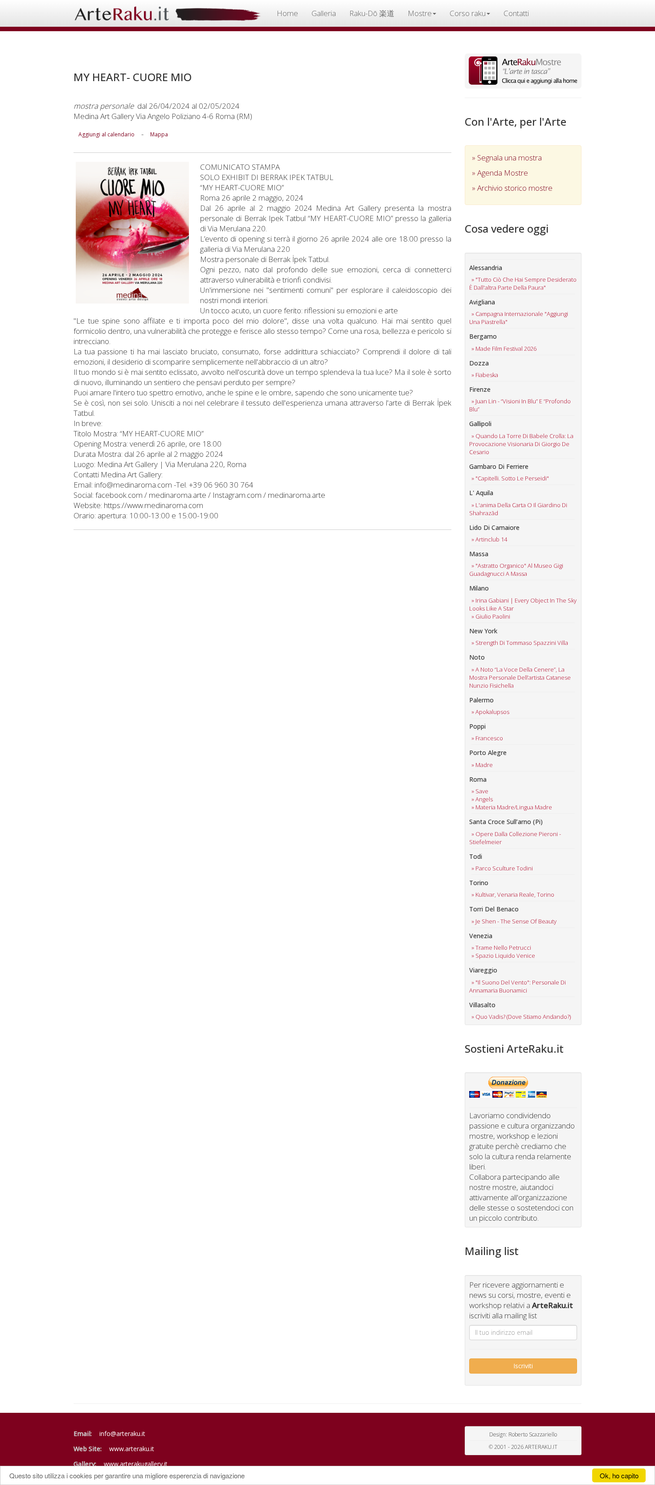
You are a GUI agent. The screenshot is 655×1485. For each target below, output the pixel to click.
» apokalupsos (490, 712)
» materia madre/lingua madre (511, 807)
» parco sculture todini (502, 868)
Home (287, 13)
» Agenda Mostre (500, 173)
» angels (482, 799)
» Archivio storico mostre (512, 188)
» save (479, 791)
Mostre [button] (420, 13)
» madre (482, 765)
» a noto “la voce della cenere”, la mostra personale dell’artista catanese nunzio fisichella (520, 677)
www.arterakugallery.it (136, 1464)
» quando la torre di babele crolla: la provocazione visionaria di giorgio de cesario (521, 444)
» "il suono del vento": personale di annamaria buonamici (517, 986)
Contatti (516, 13)
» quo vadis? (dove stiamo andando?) (521, 1017)
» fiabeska (484, 375)
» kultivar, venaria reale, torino (512, 894)
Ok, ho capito (619, 1475)
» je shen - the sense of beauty (514, 921)
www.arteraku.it (131, 1448)
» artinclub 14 (489, 539)
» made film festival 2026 (503, 349)
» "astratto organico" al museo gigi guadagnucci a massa (516, 570)
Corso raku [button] (468, 13)
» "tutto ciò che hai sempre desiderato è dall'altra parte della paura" (523, 283)
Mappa (159, 134)
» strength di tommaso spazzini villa (519, 643)
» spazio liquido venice (503, 956)
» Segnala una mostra (507, 157)
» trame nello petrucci (501, 948)
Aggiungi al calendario (106, 134)
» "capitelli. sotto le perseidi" (510, 478)
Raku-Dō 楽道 (371, 13)
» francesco (487, 738)
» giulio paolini (490, 616)
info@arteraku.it (122, 1433)
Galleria (323, 13)
